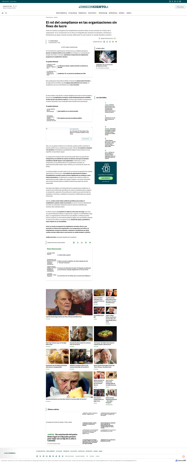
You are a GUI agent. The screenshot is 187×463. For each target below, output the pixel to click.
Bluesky (62, 456)
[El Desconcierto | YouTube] (177, 1)
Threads (59, 456)
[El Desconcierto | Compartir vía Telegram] (116, 42)
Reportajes (102, 13)
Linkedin (50, 456)
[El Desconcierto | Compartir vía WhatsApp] (110, 42)
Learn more (85, 138)
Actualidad (71, 13)
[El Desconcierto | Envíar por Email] (113, 42)
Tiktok (56, 456)
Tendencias (81, 13)
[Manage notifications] (183, 456)
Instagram (43, 456)
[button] (180, 7)
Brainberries (74, 129)
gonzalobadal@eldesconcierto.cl (130, 460)
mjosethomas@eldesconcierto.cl (102, 460)
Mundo (129, 13)
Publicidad (92, 456)
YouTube (46, 456)
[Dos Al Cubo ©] (181, 461)
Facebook (37, 456)
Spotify (53, 456)
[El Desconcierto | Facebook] (170, 1)
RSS (87, 456)
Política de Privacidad (69, 456)
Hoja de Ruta (92, 13)
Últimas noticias (40, 451)
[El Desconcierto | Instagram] (175, 1)
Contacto (97, 456)
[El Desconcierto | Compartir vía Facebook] (104, 42)
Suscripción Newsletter (80, 456)
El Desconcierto (49, 17)
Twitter (40, 456)
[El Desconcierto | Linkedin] (180, 1)
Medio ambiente (61, 13)
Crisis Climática (13, 1)
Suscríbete (105, 178)
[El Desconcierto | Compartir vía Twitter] (107, 42)
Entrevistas (112, 13)
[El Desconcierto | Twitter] (172, 1)
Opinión (121, 13)
